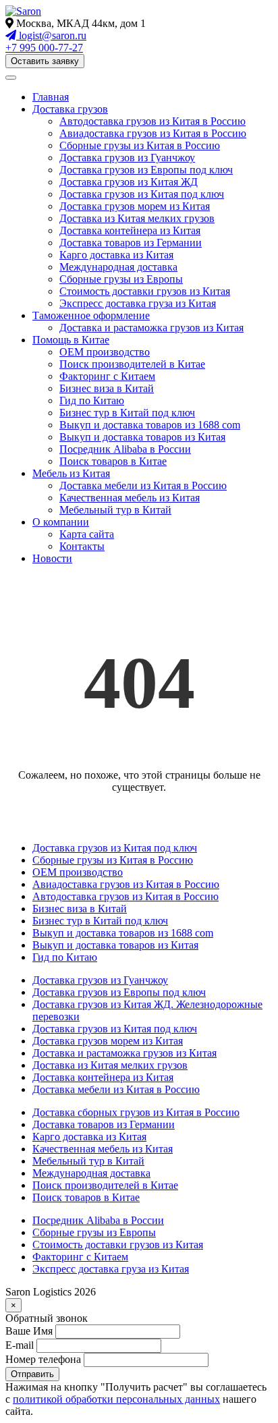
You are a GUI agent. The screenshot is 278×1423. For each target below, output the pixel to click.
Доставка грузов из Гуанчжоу (127, 157)
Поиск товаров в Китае (113, 461)
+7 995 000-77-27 (44, 47)
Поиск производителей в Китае (132, 364)
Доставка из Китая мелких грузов (137, 218)
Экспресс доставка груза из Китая (137, 303)
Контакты (82, 546)
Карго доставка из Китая (116, 254)
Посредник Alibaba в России (125, 449)
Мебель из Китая (71, 473)
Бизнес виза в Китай (106, 388)
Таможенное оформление (91, 315)
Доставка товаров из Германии (130, 242)
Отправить (32, 1374)
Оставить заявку (45, 61)
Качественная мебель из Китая (129, 497)
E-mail (19, 1345)
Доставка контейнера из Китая (129, 230)
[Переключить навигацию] (10, 78)
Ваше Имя (29, 1331)
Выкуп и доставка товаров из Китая (142, 437)
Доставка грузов (70, 109)
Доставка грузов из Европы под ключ (146, 169)
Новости (52, 558)
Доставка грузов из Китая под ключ (141, 194)
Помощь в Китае (70, 339)
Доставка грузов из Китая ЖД (128, 182)
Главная (50, 97)
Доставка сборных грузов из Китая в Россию (136, 1112)
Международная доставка (118, 267)
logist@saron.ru (51, 35)
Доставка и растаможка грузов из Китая (151, 327)
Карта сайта (86, 534)
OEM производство (104, 352)
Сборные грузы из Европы (121, 279)
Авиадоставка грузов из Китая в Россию (152, 133)
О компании (60, 522)
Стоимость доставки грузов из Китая (144, 291)
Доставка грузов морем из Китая (134, 206)
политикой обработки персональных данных (116, 1399)
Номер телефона (43, 1359)
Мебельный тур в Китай (115, 509)
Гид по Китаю (91, 400)
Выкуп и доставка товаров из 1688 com (149, 424)
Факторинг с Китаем (107, 376)
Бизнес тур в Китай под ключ (127, 412)
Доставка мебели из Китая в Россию (143, 485)
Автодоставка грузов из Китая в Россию (152, 121)
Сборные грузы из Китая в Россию (139, 145)
